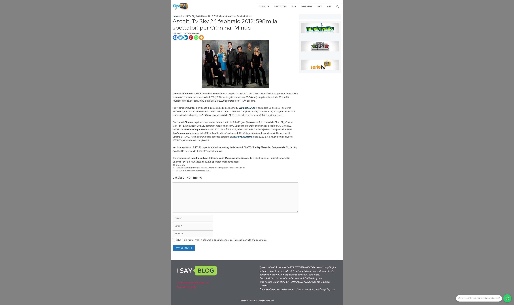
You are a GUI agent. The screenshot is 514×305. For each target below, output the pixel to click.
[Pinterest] (191, 37)
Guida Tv (264, 6)
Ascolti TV (280, 6)
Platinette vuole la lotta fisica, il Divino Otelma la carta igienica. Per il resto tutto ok (210, 168)
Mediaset (306, 6)
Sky (320, 6)
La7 (329, 6)
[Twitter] (180, 37)
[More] (201, 37)
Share (178, 165)
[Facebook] (175, 37)
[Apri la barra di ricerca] (337, 6)
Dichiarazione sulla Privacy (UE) (193, 282)
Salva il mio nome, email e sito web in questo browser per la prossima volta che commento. (221, 240)
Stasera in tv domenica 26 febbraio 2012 (193, 171)
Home (176, 16)
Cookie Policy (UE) (186, 287)
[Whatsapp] (196, 37)
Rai (294, 6)
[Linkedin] (185, 37)
